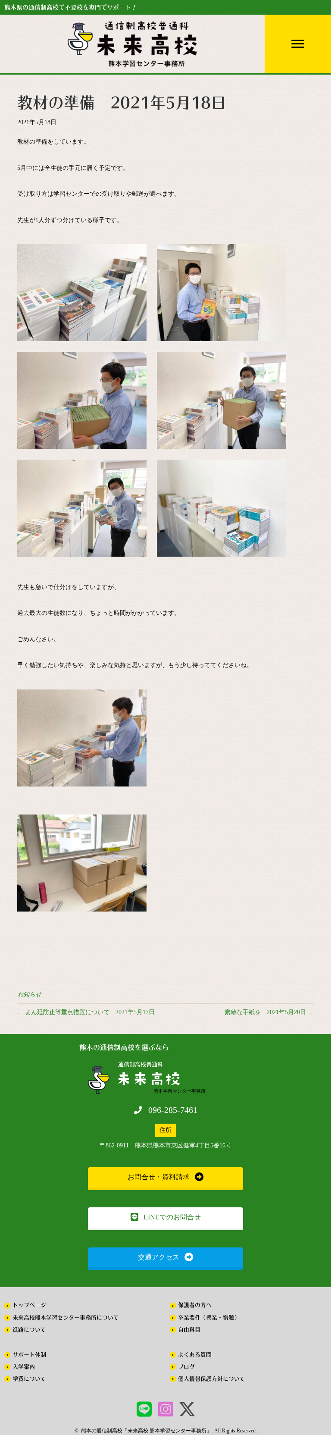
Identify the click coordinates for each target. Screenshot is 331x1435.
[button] (165, 1177)
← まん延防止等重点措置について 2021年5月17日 (86, 1012)
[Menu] (298, 44)
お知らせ (29, 994)
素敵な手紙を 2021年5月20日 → (269, 1012)
